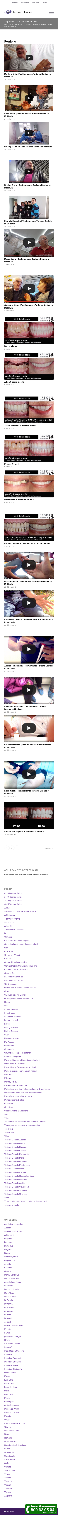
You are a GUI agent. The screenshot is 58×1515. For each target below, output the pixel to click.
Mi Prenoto (29, 766)
